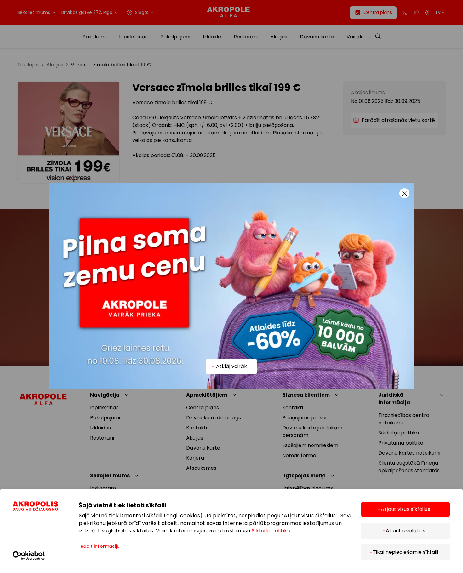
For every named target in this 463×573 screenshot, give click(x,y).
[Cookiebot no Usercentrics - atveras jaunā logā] (46, 555)
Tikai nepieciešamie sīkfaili (405, 552)
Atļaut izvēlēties (406, 530)
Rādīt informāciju (100, 546)
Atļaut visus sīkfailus (405, 509)
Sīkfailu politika (271, 530)
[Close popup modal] (404, 193)
